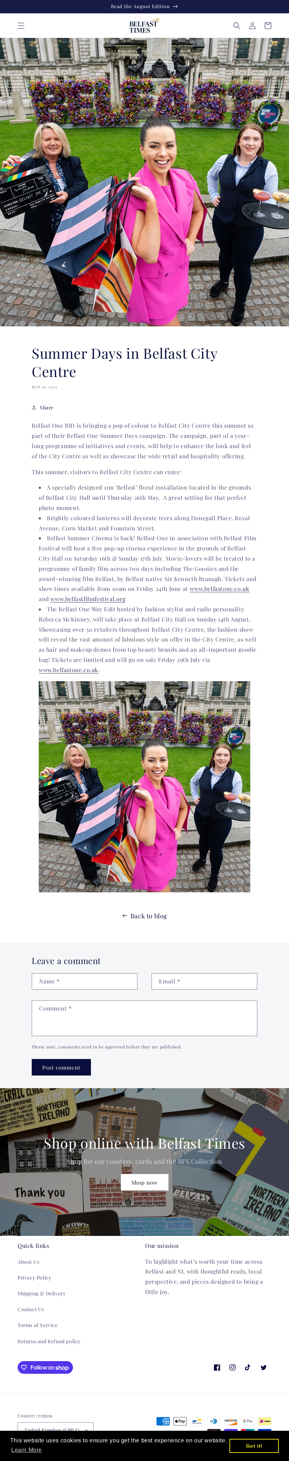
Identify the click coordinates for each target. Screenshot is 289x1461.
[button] (21, 25)
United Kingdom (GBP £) (52, 1430)
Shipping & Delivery (42, 1293)
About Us (28, 1261)
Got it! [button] (254, 1446)
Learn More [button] (26, 1450)
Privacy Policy (34, 1277)
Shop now (144, 1182)
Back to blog (148, 916)
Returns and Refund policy (49, 1341)
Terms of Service (38, 1325)
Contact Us (31, 1309)
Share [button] (47, 407)
